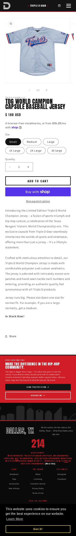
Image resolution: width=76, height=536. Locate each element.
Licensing (38, 479)
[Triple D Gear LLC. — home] (7, 5)
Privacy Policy (38, 488)
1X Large (14, 150)
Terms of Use (38, 493)
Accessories (14, 483)
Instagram (61, 474)
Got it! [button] (37, 529)
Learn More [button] (14, 519)
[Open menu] (68, 5)
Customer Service (38, 483)
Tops (14, 479)
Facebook (61, 479)
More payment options (38, 201)
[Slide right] (46, 90)
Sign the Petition (38, 388)
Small (13, 142)
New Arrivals (14, 488)
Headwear (14, 474)
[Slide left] (29, 90)
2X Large (36, 150)
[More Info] (50, 463)
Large (51, 142)
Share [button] (12, 336)
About (38, 474)
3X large (56, 150)
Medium (32, 142)
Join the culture (38, 501)
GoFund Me (39, 396)
